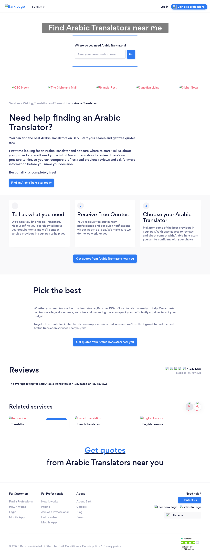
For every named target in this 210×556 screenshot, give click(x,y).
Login (12, 512)
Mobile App (17, 517)
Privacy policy (112, 546)
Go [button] (131, 54)
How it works (17, 507)
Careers (81, 507)
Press (80, 517)
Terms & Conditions (66, 546)
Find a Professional (21, 501)
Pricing (45, 507)
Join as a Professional (55, 512)
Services (14, 103)
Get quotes (105, 450)
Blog (79, 512)
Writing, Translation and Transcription (47, 103)
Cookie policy (91, 546)
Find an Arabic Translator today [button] (31, 183)
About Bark (83, 501)
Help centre (49, 517)
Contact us (189, 500)
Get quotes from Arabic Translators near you (105, 259)
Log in (164, 7)
